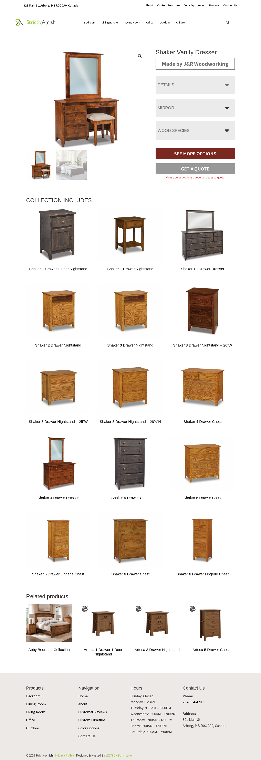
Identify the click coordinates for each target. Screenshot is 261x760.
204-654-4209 (193, 702)
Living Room (132, 22)
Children (181, 22)
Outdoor (165, 22)
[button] (140, 56)
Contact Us (230, 5)
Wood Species (173, 130)
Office (150, 22)
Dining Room (36, 704)
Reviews (214, 5)
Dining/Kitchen (110, 22)
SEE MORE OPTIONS (195, 153)
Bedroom (89, 22)
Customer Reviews (92, 712)
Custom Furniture (168, 5)
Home (83, 696)
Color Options (192, 5)
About (149, 5)
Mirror (166, 108)
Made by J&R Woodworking (195, 63)
